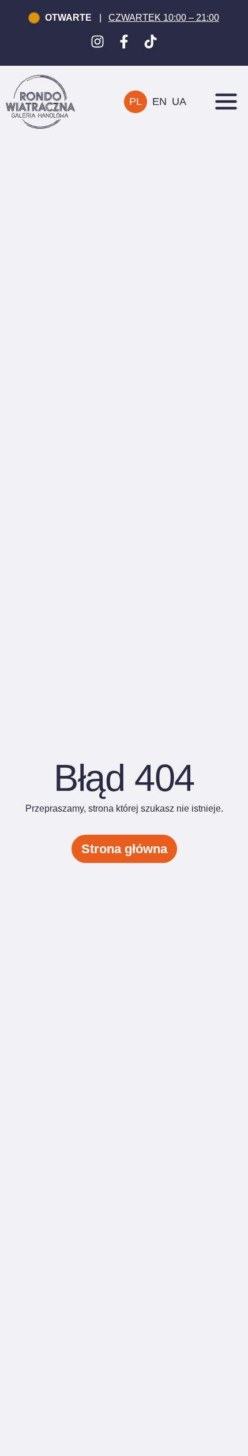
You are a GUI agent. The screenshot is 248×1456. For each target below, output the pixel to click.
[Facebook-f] (124, 41)
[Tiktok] (150, 41)
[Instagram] (97, 41)
